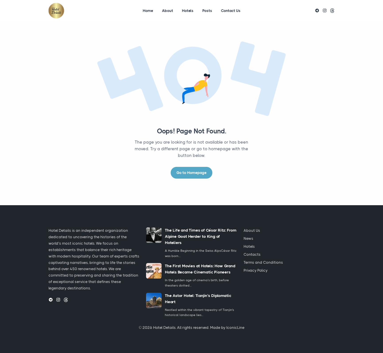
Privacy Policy (256, 270)
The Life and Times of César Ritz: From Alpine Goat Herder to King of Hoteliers (200, 236)
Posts (207, 10)
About (167, 10)
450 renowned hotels (88, 269)
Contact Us (230, 10)
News (248, 238)
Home (148, 10)
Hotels (187, 10)
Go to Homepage (191, 172)
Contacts (252, 254)
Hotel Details (164, 327)
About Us (252, 230)
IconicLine (235, 327)
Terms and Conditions (263, 262)
